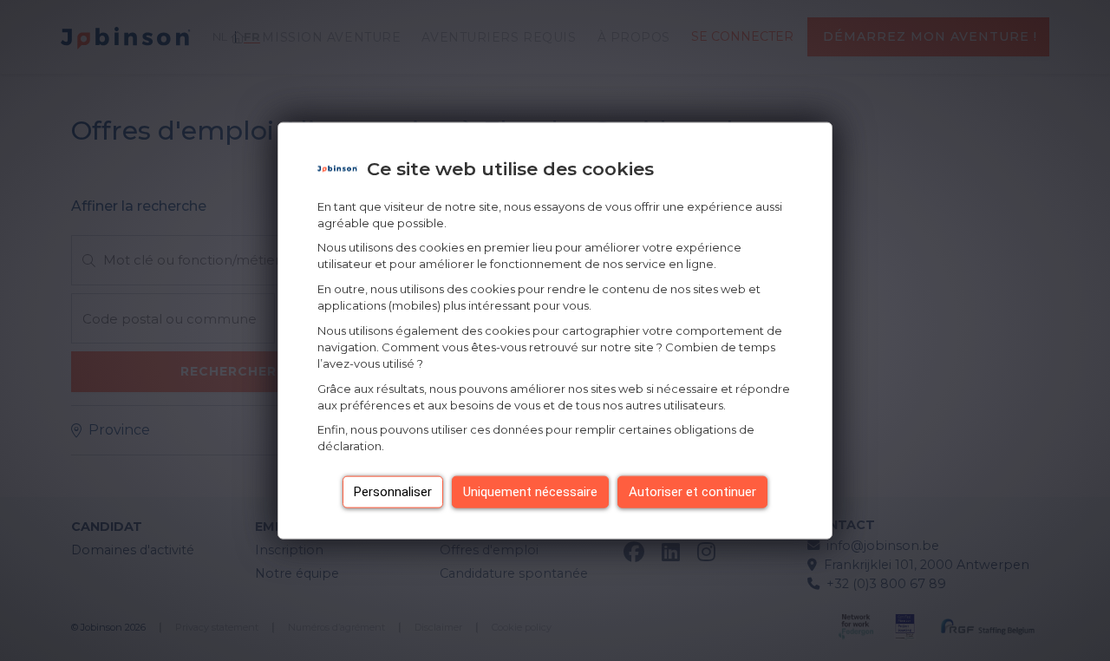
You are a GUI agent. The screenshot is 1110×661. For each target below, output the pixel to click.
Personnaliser (393, 492)
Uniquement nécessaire (530, 492)
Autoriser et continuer (692, 492)
